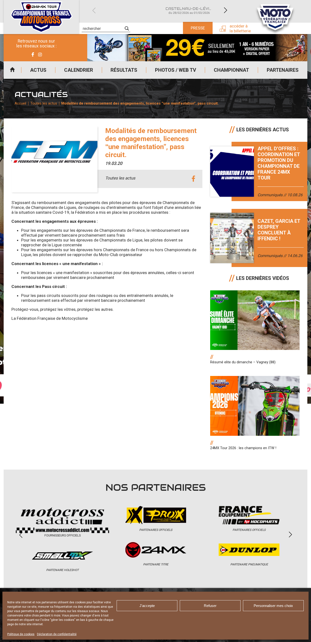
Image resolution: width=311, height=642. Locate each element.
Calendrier (78, 70)
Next (225, 10)
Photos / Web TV (175, 70)
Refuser (210, 606)
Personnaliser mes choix (273, 606)
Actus (38, 70)
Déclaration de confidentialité (57, 634)
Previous (93, 10)
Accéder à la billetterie (240, 28)
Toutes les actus (43, 103)
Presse (198, 28)
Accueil (12, 70)
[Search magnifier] (126, 28)
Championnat (231, 70)
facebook (193, 179)
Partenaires (283, 70)
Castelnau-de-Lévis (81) (191, 11)
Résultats (124, 70)
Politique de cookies (21, 634)
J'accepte (147, 606)
